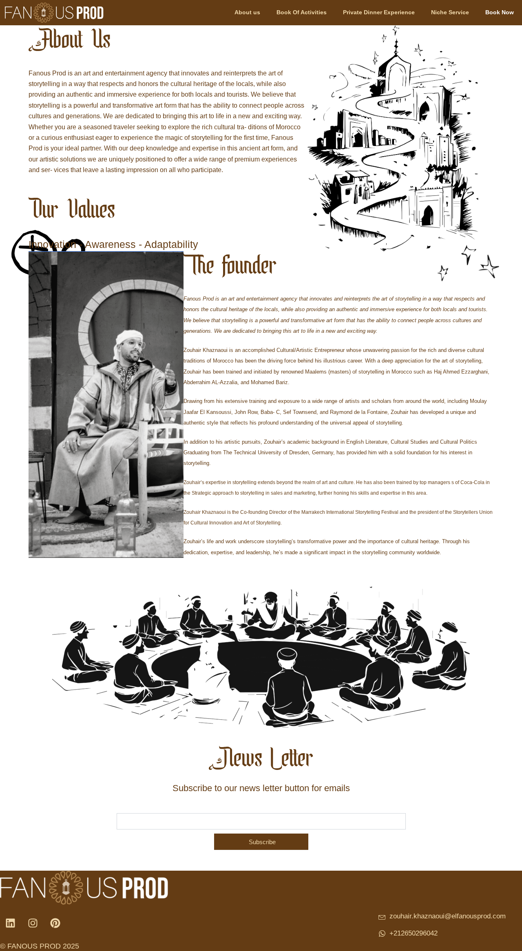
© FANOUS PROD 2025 (39, 946)
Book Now (499, 12)
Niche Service (450, 12)
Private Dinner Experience (379, 12)
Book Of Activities (301, 12)
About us (247, 12)
